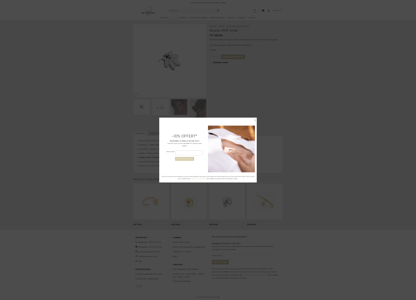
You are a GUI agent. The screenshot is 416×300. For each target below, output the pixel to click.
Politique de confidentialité (198, 178)
